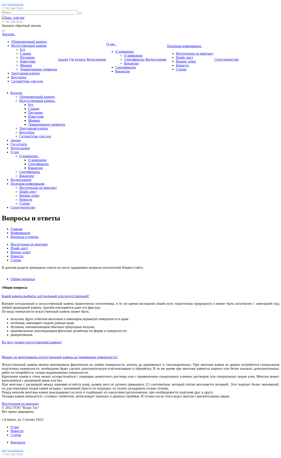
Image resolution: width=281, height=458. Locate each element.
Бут (22, 49)
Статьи (181, 69)
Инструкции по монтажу (194, 53)
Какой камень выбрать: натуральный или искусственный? (45, 296)
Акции (63, 59)
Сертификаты (134, 59)
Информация (20, 233)
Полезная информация (185, 46)
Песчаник (27, 57)
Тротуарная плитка (25, 73)
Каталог (9, 34)
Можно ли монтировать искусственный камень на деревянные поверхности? (60, 357)
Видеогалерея (156, 59)
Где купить (77, 59)
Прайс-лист (184, 57)
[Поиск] (80, 13)
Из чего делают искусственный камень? (32, 342)
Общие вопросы (23, 279)
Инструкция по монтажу (20, 404)
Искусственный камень (29, 45)
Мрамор (26, 65)
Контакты (18, 442)
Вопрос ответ (186, 61)
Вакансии (131, 63)
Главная (16, 229)
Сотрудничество (226, 59)
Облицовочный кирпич (29, 41)
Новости (182, 65)
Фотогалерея (96, 59)
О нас (111, 44)
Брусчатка (18, 77)
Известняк (28, 61)
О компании (124, 51)
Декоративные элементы (38, 69)
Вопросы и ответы (24, 237)
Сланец (25, 53)
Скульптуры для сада (27, 81)
